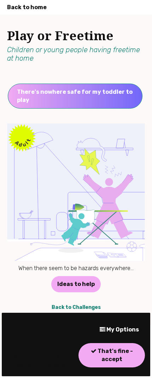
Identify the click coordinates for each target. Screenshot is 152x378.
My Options (122, 329)
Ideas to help (76, 284)
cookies (42, 365)
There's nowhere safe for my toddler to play (75, 96)
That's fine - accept (115, 355)
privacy (16, 365)
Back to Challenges (76, 307)
